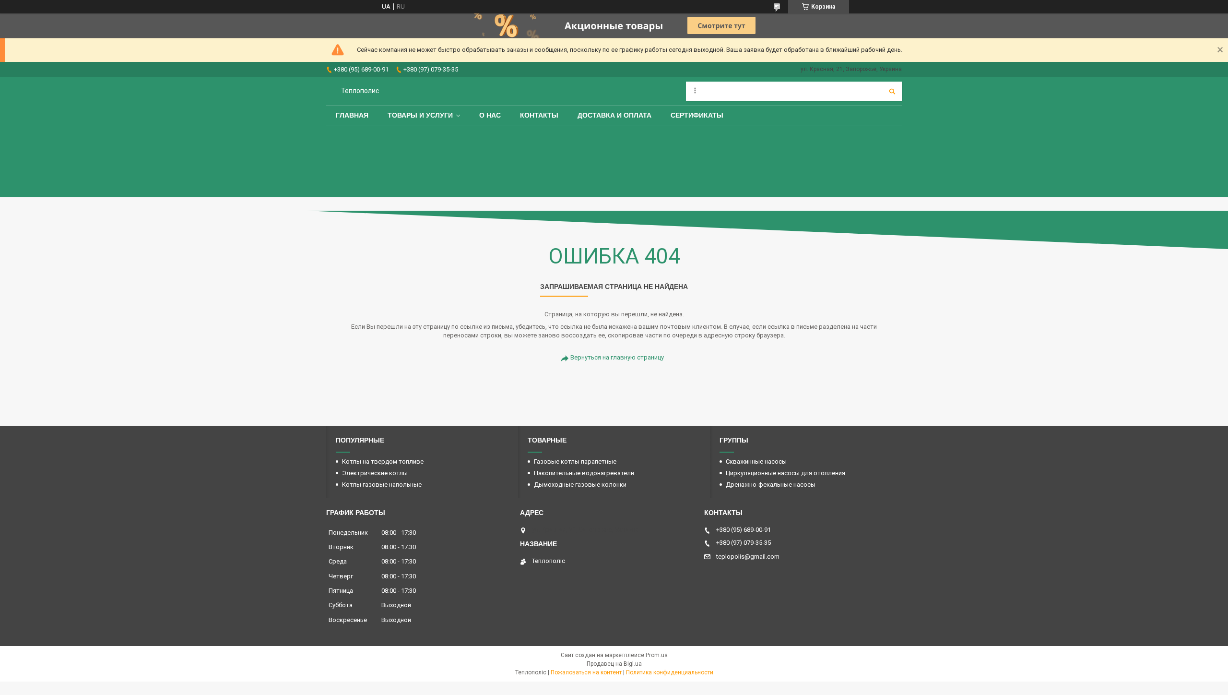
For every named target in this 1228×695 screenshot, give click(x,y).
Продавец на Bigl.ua (614, 663)
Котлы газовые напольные (382, 484)
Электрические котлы (375, 473)
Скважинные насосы (756, 461)
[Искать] (892, 91)
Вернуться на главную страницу (617, 357)
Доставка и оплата (614, 115)
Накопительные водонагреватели (584, 473)
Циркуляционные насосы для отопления (785, 473)
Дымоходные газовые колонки (580, 484)
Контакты (539, 115)
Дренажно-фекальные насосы (770, 484)
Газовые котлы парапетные (575, 461)
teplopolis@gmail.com (747, 556)
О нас (490, 115)
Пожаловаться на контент (586, 672)
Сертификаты (697, 115)
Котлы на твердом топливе (383, 461)
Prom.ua (657, 655)
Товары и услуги (420, 115)
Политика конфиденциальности (669, 672)
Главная (352, 115)
